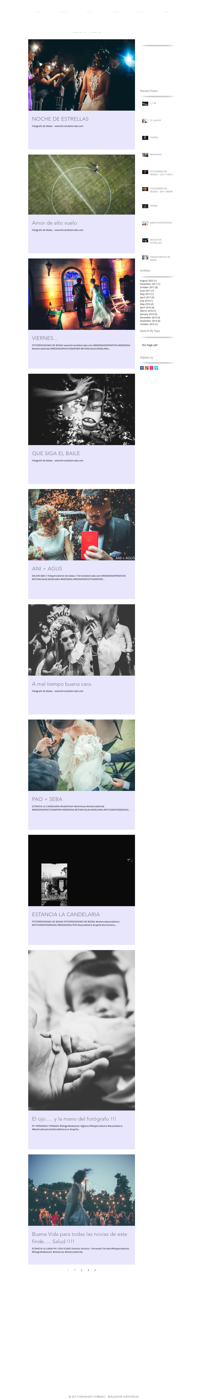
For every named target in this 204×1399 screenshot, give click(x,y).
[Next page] (95, 1270)
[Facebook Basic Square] (142, 368)
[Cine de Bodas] (156, 368)
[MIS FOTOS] (147, 368)
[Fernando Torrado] (151, 368)
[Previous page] (68, 1270)
